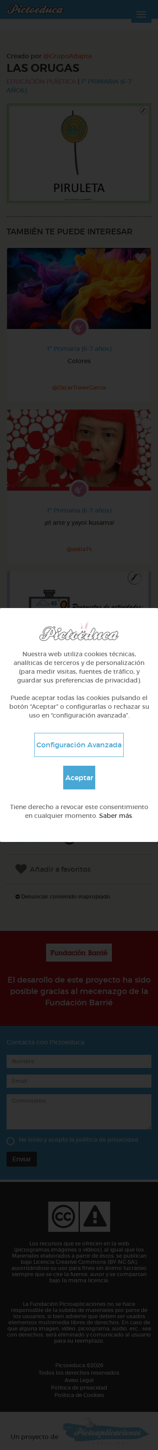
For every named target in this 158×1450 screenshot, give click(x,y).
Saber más (115, 816)
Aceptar (79, 777)
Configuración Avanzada (79, 744)
